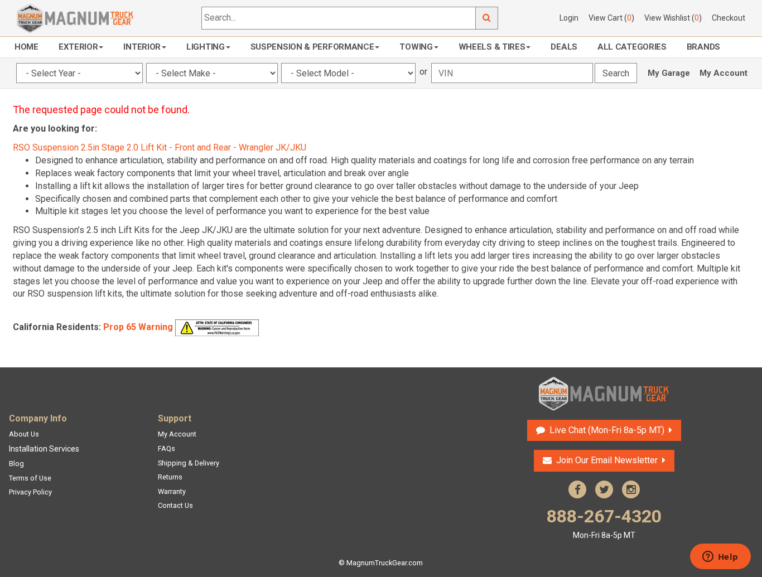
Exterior (78, 47)
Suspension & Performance (312, 47)
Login (569, 17)
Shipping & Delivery (188, 463)
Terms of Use (30, 478)
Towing (415, 47)
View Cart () (611, 17)
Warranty (172, 491)
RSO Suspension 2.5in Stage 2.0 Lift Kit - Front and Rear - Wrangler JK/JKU (159, 147)
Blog (16, 463)
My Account (723, 73)
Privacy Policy (30, 492)
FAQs (166, 448)
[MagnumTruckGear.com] (75, 17)
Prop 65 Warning (138, 327)
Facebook (577, 489)
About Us (24, 434)
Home (26, 47)
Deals (564, 47)
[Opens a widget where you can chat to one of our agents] (720, 557)
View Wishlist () (673, 17)
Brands (703, 47)
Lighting (205, 47)
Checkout (728, 17)
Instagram (631, 489)
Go (487, 18)
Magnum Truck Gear (604, 393)
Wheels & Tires (492, 47)
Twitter (604, 489)
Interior (142, 47)
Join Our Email (607, 460)
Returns (170, 477)
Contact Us (175, 505)
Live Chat (605, 430)
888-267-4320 (604, 523)
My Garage (669, 73)
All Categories (632, 47)
